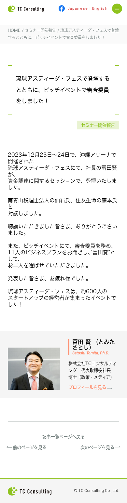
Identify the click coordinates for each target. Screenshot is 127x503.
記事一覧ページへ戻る (63, 436)
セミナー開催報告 (98, 125)
